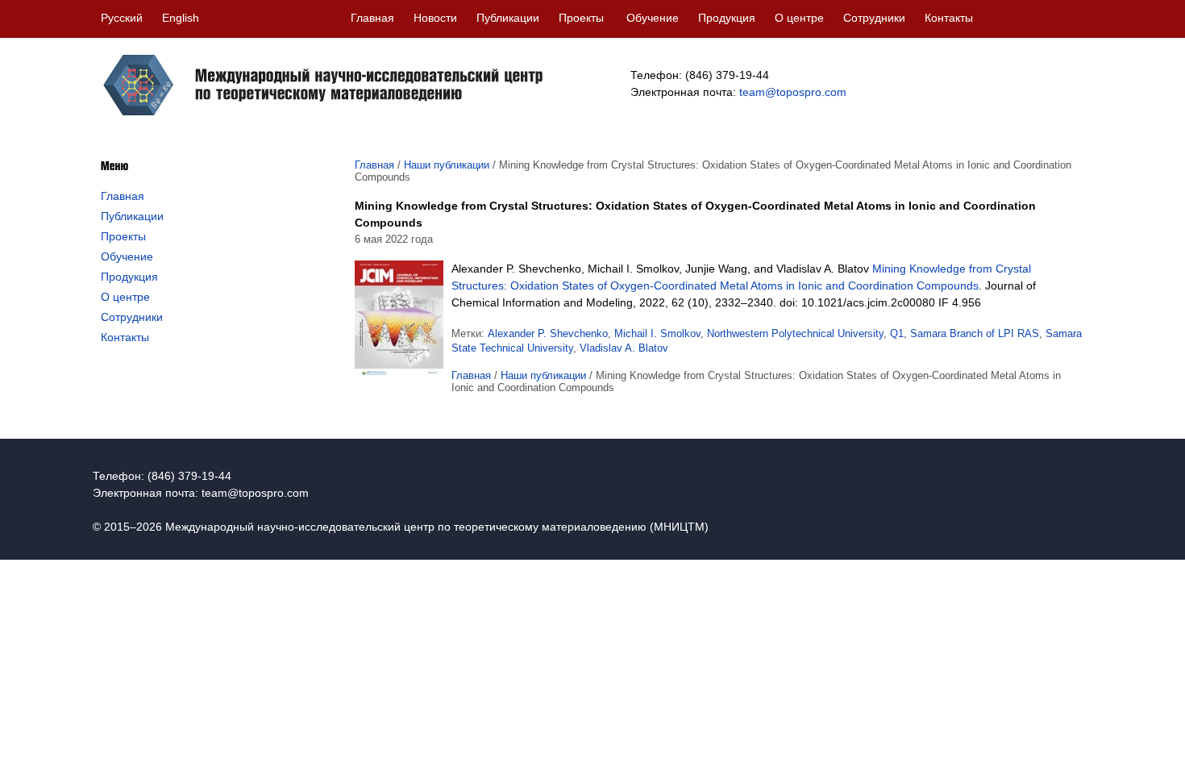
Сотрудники (874, 17)
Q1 (897, 333)
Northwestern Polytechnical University (795, 333)
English (180, 17)
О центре (799, 17)
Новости (435, 17)
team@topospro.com (792, 91)
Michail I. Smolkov (657, 333)
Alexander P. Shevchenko (548, 333)
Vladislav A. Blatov (624, 348)
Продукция (726, 17)
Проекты (581, 17)
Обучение (652, 17)
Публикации (507, 17)
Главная (372, 17)
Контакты (949, 17)
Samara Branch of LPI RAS (974, 333)
